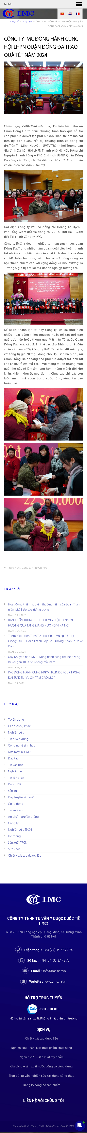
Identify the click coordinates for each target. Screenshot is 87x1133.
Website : (48, 981)
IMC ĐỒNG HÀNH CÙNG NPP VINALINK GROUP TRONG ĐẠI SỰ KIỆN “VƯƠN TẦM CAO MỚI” (44, 675)
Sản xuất (13, 791)
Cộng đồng (15, 804)
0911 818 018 (49, 1009)
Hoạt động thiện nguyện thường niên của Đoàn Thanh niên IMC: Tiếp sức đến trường (44, 607)
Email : (48, 971)
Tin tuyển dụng (18, 739)
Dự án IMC (15, 784)
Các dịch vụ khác (19, 726)
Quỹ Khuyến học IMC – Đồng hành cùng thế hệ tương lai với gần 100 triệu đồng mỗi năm (44, 659)
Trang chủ (14, 21)
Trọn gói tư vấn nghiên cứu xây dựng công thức (41, 1076)
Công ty (26, 567)
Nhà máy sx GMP (19, 752)
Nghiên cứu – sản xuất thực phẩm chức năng (41, 1048)
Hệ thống (14, 836)
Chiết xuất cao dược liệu (24, 855)
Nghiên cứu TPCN (20, 829)
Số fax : (48, 960)
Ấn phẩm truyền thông (23, 817)
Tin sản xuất (16, 778)
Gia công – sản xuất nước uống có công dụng (41, 1066)
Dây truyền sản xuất (21, 797)
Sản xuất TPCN (17, 842)
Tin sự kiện (27, 21)
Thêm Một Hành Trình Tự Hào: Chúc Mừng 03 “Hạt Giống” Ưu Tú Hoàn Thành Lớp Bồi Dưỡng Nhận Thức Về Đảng (45, 641)
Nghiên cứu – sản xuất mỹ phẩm (42, 1057)
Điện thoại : (48, 950)
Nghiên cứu (16, 732)
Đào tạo (13, 758)
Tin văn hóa (40, 567)
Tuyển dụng (16, 719)
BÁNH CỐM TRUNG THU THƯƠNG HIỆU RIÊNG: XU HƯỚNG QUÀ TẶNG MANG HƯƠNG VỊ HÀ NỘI (41, 623)
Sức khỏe (14, 849)
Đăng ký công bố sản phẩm (41, 1085)
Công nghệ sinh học (21, 745)
